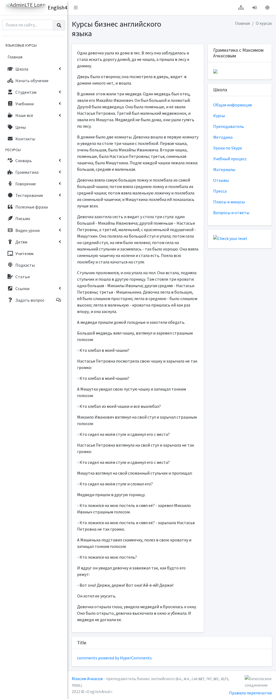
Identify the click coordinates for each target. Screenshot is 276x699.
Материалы (224, 169)
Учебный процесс (230, 158)
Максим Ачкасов (87, 678)
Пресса (220, 191)
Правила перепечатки (250, 692)
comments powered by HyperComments (114, 657)
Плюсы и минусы (229, 201)
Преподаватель (228, 126)
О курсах (264, 23)
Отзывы (221, 180)
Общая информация (232, 104)
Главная (242, 23)
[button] (76, 7)
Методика (223, 137)
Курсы (219, 115)
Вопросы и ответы (231, 212)
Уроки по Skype (227, 148)
